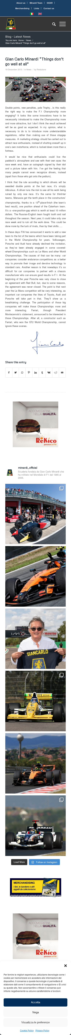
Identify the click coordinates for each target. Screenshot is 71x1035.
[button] (65, 965)
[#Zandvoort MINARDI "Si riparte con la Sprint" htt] (35, 638)
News (28, 69)
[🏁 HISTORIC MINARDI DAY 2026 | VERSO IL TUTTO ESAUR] (35, 701)
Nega (35, 1012)
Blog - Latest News (18, 36)
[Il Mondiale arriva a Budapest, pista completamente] (35, 825)
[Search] (52, 24)
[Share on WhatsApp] (22, 372)
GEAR (50, 2)
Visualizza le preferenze (35, 1022)
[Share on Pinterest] (29, 372)
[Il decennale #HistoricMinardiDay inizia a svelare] (35, 514)
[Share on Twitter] (15, 372)
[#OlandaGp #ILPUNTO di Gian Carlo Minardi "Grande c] (35, 576)
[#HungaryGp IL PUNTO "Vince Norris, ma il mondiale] (35, 763)
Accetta (35, 1002)
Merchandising (22, 8)
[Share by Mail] (62, 372)
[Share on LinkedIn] (35, 372)
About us (20, 2)
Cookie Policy (27, 1030)
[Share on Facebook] (8, 372)
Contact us (49, 8)
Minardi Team (36, 2)
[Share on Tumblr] (42, 372)
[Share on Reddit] (55, 372)
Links (36, 8)
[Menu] (61, 24)
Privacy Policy (42, 1030)
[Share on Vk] (49, 372)
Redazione (41, 69)
